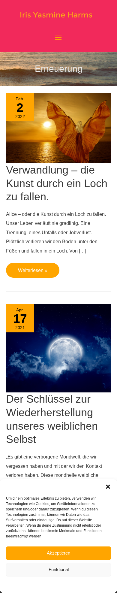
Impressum (94, 584)
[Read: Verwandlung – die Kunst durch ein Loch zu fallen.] (58, 127)
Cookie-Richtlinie (28, 584)
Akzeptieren (58, 552)
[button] (108, 487)
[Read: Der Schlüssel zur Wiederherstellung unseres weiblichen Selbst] (58, 348)
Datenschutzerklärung (64, 584)
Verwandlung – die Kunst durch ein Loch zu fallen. (56, 183)
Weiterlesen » (32, 268)
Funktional (59, 569)
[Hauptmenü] (58, 38)
